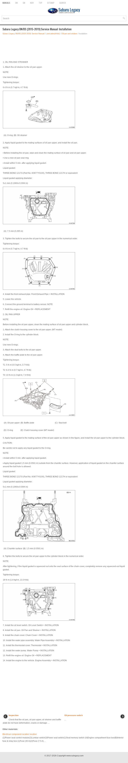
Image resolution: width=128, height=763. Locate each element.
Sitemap (50, 2)
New (32, 2)
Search (62, 2)
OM (16, 2)
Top (40, 2)
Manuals (6, 2)
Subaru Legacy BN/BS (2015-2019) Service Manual (23, 34)
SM (24, 2)
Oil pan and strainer (69, 34)
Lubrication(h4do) (53, 34)
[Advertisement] (64, 47)
